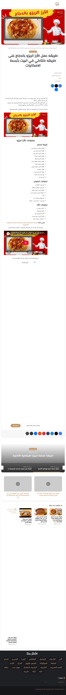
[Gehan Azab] (52, 4)
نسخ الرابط (15, 425)
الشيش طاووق (31, 663)
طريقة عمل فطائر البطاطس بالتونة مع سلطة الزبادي (26, 521)
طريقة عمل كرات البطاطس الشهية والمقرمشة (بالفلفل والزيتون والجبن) (11, 639)
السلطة (53, 663)
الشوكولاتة (43, 663)
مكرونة (26, 671)
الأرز (60, 659)
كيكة (34, 671)
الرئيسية (55, 48)
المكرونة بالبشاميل (30, 667)
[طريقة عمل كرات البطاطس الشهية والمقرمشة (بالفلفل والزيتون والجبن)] (10, 572)
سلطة (6, 667)
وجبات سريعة (49, 48)
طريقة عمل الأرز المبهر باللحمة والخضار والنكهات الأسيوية (22, 223)
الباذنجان (52, 659)
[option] (33, 455)
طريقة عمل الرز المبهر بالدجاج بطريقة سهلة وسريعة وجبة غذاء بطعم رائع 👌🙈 (56, 519)
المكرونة (43, 667)
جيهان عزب (16, 667)
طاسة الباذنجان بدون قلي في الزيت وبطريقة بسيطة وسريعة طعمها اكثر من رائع (41, 519)
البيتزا (23, 659)
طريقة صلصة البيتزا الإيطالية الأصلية (33, 455)
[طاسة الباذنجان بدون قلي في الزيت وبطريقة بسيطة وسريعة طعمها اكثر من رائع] (40, 511)
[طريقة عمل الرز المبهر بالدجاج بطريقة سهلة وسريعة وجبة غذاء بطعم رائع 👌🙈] (56, 511)
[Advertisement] (25, 83)
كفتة (40, 671)
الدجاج (6, 659)
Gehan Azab (58, 73)
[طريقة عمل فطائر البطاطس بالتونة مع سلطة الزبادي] (25, 513)
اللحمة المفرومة (56, 667)
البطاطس (32, 659)
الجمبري (15, 659)
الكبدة (12, 663)
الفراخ (20, 663)
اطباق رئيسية (33, 449)
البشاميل (42, 659)
